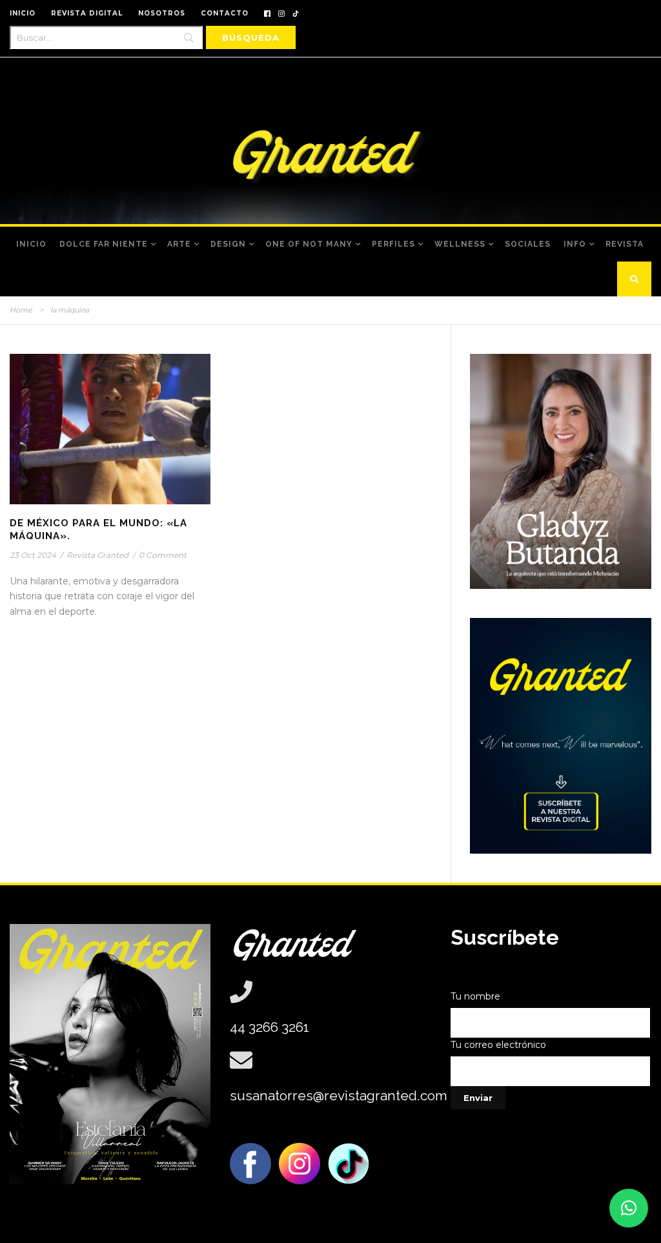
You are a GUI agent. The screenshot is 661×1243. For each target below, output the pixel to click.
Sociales (528, 244)
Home (21, 309)
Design (228, 244)
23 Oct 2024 (33, 555)
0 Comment (163, 555)
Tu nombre (475, 996)
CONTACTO (225, 13)
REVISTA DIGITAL (87, 13)
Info (575, 244)
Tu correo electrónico (498, 1045)
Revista (624, 244)
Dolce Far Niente (103, 244)
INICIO (23, 13)
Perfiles (393, 244)
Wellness (459, 244)
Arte (179, 244)
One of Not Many (308, 244)
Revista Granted (97, 555)
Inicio (31, 244)
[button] (628, 1208)
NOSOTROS (161, 13)
